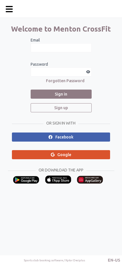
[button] (114, 260)
